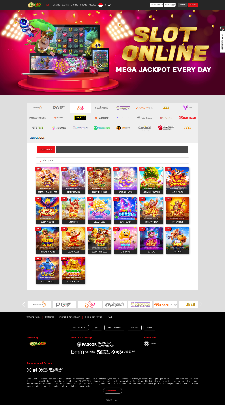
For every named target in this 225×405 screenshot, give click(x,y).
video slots (46, 149)
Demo (47, 177)
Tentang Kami (32, 317)
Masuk (182, 5)
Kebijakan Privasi (94, 317)
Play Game (47, 184)
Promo (83, 4)
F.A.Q (110, 317)
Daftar (193, 5)
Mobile (92, 4)
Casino (56, 4)
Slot (48, 4)
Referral (49, 317)
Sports (74, 4)
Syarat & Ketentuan (69, 317)
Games (65, 4)
